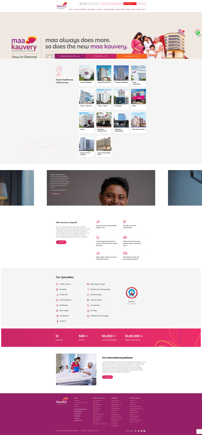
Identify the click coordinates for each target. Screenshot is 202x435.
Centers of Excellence (80, 9)
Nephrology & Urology (98, 414)
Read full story (55, 196)
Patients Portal (120, 9)
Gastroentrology (97, 416)
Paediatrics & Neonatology (100, 424)
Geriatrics (95, 412)
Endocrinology (115, 410)
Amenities (132, 414)
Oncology (95, 422)
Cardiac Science (97, 400)
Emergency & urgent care (136, 408)
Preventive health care (135, 420)
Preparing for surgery (135, 406)
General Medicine (97, 404)
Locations (100, 9)
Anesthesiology (115, 400)
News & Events (141, 9)
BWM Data (77, 416)
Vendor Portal (78, 420)
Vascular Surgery (97, 418)
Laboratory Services (116, 416)
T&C (98, 430)
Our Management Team (80, 402)
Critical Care (114, 402)
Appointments (133, 402)
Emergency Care (130, 56)
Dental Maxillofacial (116, 404)
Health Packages (109, 9)
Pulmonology (114, 424)
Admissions (133, 404)
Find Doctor (105, 3)
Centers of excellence (99, 398)
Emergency (129, 3)
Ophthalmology (115, 408)
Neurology (95, 402)
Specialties (114, 398)
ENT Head (113, 412)
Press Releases (78, 411)
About (71, 9)
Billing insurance (134, 412)
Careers (76, 406)
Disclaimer (84, 430)
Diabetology (96, 406)
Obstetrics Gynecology (117, 418)
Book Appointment (116, 3)
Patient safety (133, 410)
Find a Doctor (99, 56)
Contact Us (141, 3)
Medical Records (134, 416)
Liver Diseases (96, 420)
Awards (76, 404)
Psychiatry (114, 422)
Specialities (91, 9)
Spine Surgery (96, 408)
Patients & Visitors (135, 398)
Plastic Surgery (115, 420)
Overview (76, 400)
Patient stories (133, 418)
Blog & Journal (130, 9)
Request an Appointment (68, 56)
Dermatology (114, 406)
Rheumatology (115, 426)
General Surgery (115, 414)
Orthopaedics (96, 410)
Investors (76, 418)
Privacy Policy (91, 430)
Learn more (61, 242)
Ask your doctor (134, 422)
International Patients (80, 409)
